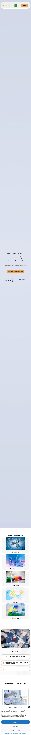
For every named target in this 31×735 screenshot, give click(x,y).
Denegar (15, 726)
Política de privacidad (17, 733)
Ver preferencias (15, 730)
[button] (29, 707)
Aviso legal (24, 733)
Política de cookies (8, 733)
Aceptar (15, 722)
